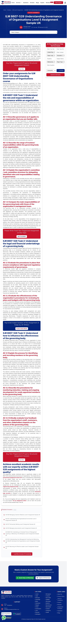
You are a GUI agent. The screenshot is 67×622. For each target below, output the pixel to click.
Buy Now (21, 69)
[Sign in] (65, 3)
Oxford (36, 606)
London (37, 594)
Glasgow (37, 605)
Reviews (48, 2)
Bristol (36, 601)
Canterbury (48, 610)
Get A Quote (58, 2)
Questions (25, 2)
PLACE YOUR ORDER (21, 328)
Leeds (36, 595)
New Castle (48, 597)
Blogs (37, 2)
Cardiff (47, 612)
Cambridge (37, 599)
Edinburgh (37, 597)
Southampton (38, 608)
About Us (60, 594)
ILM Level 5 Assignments (17, 10)
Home (13, 2)
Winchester (48, 601)
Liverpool (48, 595)
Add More (61, 70)
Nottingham (37, 614)
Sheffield (48, 599)
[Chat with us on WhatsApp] (7, 618)
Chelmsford (37, 603)
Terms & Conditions (60, 599)
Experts (42, 2)
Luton (36, 610)
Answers (32, 2)
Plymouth (37, 612)
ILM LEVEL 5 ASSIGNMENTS (33, 12)
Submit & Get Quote (55, 74)
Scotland (48, 608)
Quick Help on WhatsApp (26, 577)
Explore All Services (44, 577)
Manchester (48, 606)
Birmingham (48, 594)
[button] (19, 2)
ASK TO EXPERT (22, 236)
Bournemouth (49, 605)
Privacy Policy (61, 596)
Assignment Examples (60, 607)
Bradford (48, 603)
